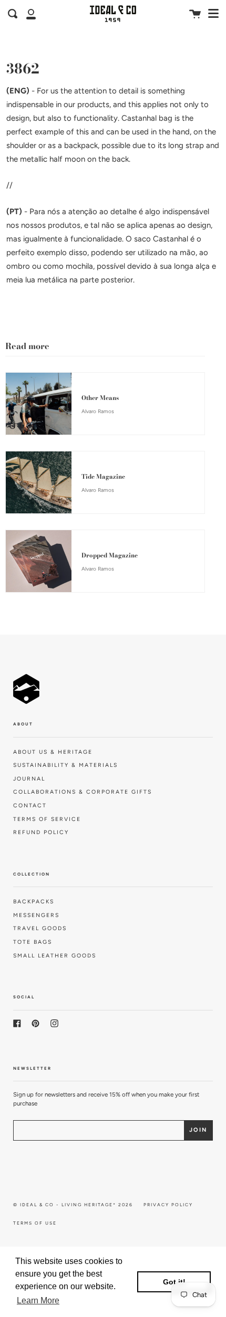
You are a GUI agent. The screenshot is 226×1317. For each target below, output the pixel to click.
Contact (30, 805)
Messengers (36, 915)
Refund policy (41, 832)
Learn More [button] (38, 1300)
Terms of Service (47, 819)
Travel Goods (40, 928)
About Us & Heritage (53, 752)
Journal (29, 778)
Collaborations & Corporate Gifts (82, 791)
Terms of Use (35, 1223)
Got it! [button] (174, 1282)
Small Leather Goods (54, 955)
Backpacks (33, 901)
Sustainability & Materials (65, 765)
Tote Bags (32, 942)
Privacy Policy (168, 1204)
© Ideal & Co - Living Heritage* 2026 (73, 1204)
